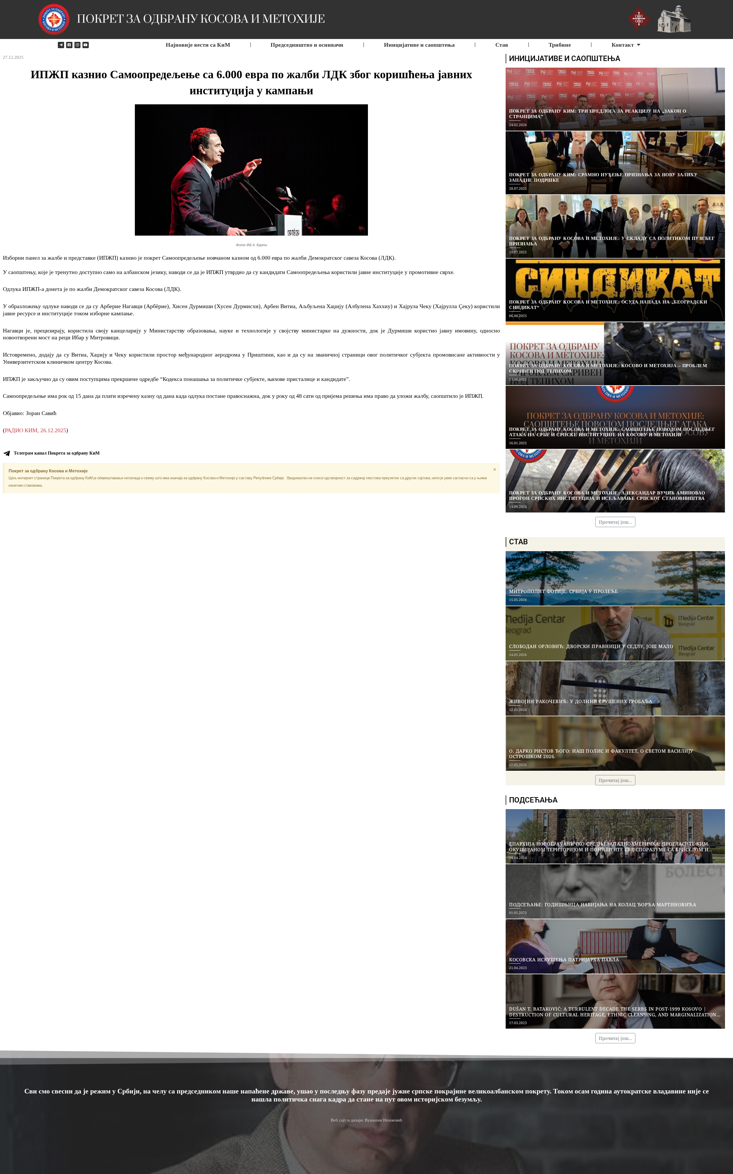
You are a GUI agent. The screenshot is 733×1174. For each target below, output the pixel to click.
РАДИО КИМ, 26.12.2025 (35, 430)
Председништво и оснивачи (307, 45)
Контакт (623, 45)
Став (501, 45)
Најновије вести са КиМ (198, 45)
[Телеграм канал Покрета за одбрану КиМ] (6, 453)
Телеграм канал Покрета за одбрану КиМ (57, 453)
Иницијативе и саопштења (419, 45)
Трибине (560, 45)
